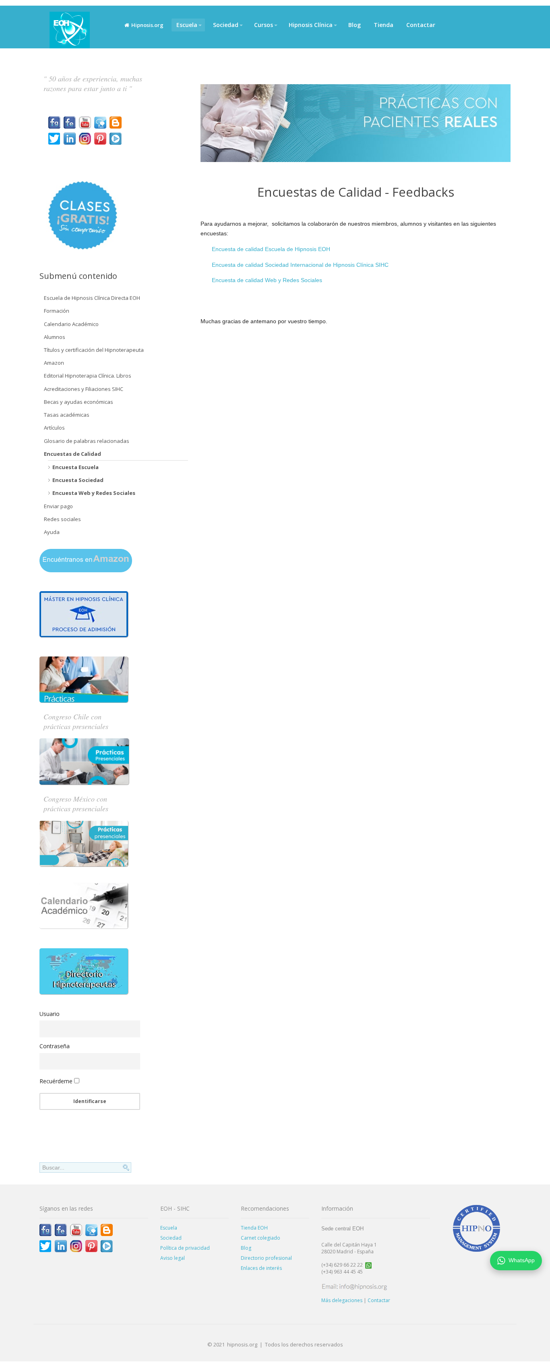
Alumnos (54, 337)
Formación (56, 310)
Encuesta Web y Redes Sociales (93, 493)
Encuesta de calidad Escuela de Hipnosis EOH (271, 249)
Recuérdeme (55, 1081)
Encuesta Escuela (75, 467)
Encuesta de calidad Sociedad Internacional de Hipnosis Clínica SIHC (300, 265)
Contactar (420, 25)
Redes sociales (62, 519)
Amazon (54, 362)
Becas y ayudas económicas (78, 401)
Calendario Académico (71, 324)
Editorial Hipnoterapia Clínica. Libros (87, 375)
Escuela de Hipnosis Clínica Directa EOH (92, 297)
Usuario (49, 1014)
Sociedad (225, 25)
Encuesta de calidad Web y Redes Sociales (267, 280)
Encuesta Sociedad (77, 480)
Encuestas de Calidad (72, 453)
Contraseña (54, 1046)
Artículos (54, 427)
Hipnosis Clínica (311, 25)
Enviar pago (58, 506)
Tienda (383, 25)
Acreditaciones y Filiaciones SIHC (83, 389)
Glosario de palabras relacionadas (86, 441)
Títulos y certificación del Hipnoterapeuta (94, 349)
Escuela (186, 25)
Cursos (263, 25)
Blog (354, 25)
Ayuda (52, 532)
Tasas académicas (66, 414)
